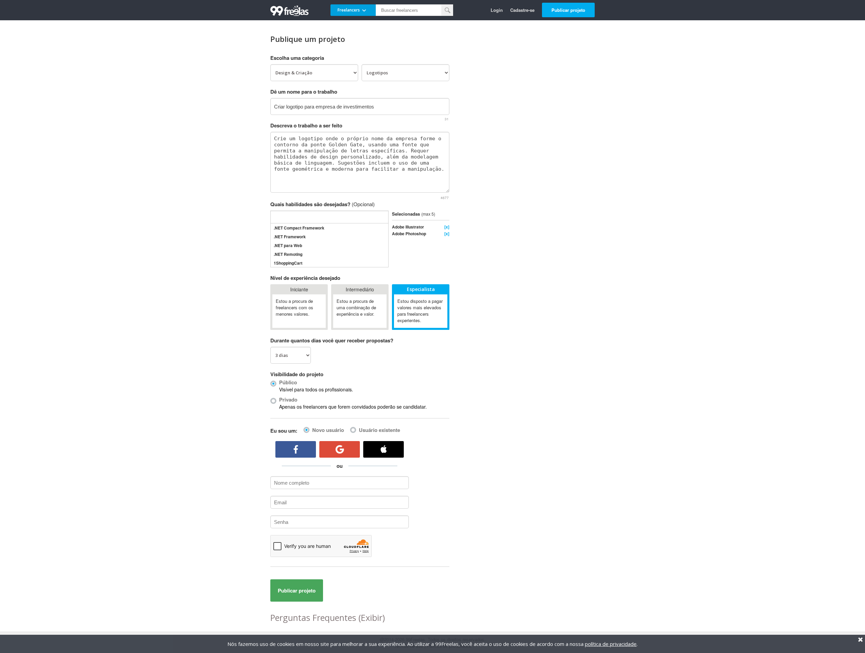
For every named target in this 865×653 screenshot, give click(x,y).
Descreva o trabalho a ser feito (306, 125)
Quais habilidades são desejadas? (322, 204)
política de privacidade (611, 643)
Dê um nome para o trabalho (303, 91)
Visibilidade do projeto (296, 374)
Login (497, 10)
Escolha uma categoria (297, 58)
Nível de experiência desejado (305, 278)
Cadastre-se (522, 10)
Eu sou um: (283, 430)
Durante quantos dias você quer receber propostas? (331, 340)
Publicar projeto (568, 10)
